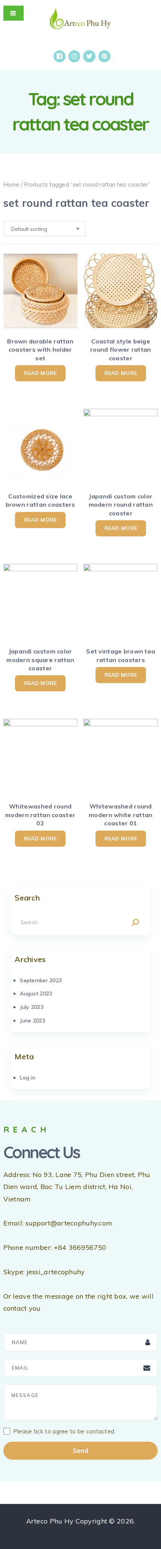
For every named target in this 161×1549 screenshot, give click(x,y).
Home (11, 184)
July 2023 (31, 1007)
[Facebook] (59, 56)
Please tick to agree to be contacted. (64, 1431)
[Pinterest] (104, 56)
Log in (27, 1077)
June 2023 (32, 1020)
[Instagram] (74, 56)
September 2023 (41, 980)
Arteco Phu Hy (50, 1521)
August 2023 (36, 993)
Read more (40, 373)
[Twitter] (89, 56)
